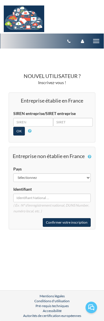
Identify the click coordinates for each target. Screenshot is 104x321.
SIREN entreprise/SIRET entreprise (44, 113)
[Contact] (68, 41)
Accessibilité (52, 311)
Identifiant (22, 189)
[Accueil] (24, 18)
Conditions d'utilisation (52, 301)
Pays (17, 168)
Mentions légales (52, 296)
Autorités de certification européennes (52, 315)
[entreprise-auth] (82, 41)
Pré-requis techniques (52, 306)
